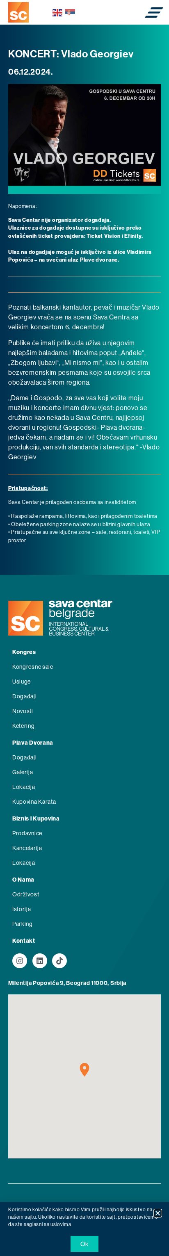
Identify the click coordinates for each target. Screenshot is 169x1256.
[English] (58, 12)
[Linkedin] (39, 960)
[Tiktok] (59, 960)
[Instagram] (19, 960)
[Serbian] (70, 12)
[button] (158, 1213)
